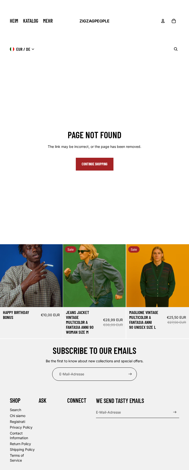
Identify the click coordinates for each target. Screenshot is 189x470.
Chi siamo (17, 416)
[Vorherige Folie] (70, 275)
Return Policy (20, 444)
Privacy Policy (21, 427)
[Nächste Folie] (118, 275)
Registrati (17, 421)
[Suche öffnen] (175, 49)
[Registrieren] (130, 374)
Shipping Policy (22, 449)
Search (15, 410)
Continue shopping (95, 164)
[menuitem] (48, 21)
